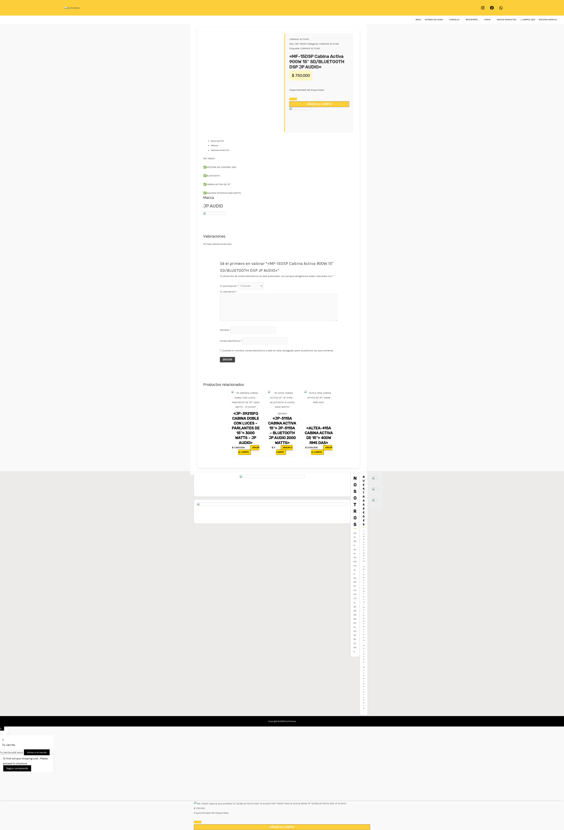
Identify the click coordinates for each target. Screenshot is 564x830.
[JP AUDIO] (300, 117)
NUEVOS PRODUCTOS (506, 20)
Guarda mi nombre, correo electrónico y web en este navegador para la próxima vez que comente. (278, 350)
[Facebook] (492, 7)
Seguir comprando (17, 768)
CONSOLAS (454, 20)
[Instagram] (482, 7)
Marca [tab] (214, 145)
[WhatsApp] (501, 7)
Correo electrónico (231, 340)
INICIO (418, 20)
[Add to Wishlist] (293, 99)
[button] (282, 8)
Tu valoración (228, 291)
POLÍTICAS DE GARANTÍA (355, 610)
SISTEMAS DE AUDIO (434, 20)
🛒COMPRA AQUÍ (527, 20)
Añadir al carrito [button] (248, 450)
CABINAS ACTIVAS (299, 39)
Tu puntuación (229, 285)
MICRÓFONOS (472, 20)
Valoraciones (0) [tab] (220, 150)
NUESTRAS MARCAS (548, 20)
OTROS (487, 20)
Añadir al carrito (319, 104)
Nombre (225, 329)
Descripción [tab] (217, 140)
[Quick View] (248, 447)
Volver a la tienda (37, 752)
